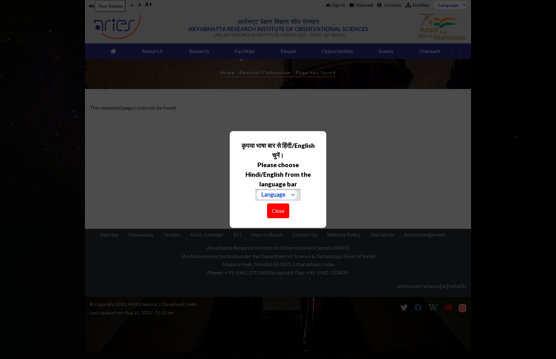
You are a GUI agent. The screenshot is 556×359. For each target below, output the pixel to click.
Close (278, 211)
